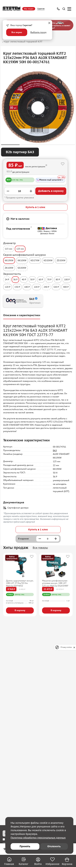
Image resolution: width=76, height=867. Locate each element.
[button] (10, 144)
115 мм (8, 248)
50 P (32, 279)
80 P (58, 279)
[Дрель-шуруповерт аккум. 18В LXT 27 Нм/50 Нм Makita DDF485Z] (20, 567)
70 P (49, 279)
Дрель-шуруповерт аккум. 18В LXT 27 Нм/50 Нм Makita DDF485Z (20, 583)
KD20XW (48, 260)
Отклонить (54, 846)
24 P (7, 279)
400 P (66, 287)
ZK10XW (9, 268)
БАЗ (55, 450)
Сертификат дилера (17, 507)
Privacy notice (66, 647)
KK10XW (22, 260)
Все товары (40, 547)
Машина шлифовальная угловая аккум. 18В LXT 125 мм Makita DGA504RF (55, 583)
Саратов (41, 8)
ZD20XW (61, 260)
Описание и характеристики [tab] (21, 315)
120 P (7, 287)
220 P (36, 287)
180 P (27, 287)
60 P (41, 279)
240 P (46, 287)
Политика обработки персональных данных (38, 837)
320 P (56, 287)
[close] (74, 647)
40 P (24, 279)
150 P (17, 287)
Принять (25, 846)
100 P (67, 279)
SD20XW (21, 268)
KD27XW (35, 260)
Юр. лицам (28, 9)
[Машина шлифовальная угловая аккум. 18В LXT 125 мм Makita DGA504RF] (56, 567)
